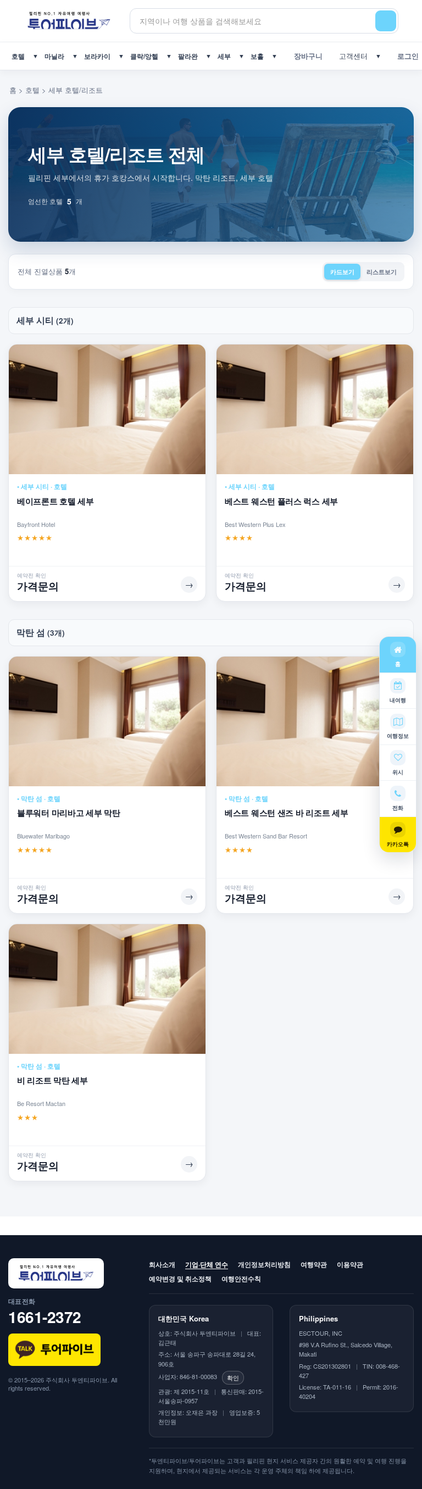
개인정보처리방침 (264, 1264)
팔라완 (188, 56)
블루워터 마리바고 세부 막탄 (68, 813)
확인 (233, 1377)
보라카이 (97, 56)
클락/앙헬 (144, 56)
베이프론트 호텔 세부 (55, 501)
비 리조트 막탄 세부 (52, 1080)
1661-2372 (44, 1316)
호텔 (18, 56)
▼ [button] (35, 56)
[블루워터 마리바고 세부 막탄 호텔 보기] (107, 721)
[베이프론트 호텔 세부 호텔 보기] (107, 409)
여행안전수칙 (241, 1279)
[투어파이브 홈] (69, 20)
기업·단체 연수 (206, 1264)
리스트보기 (382, 272)
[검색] (385, 20)
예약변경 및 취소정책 (180, 1279)
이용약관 (350, 1264)
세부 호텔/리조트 (75, 90)
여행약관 (314, 1264)
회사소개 (162, 1264)
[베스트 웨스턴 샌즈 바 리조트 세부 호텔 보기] (314, 721)
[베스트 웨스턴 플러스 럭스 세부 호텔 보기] (314, 409)
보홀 (257, 56)
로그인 (406, 56)
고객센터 (351, 56)
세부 (224, 56)
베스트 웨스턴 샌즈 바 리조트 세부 (286, 813)
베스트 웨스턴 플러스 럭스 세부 (281, 501)
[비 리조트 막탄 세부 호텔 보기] (107, 989)
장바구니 (306, 56)
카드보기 (342, 272)
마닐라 (54, 56)
